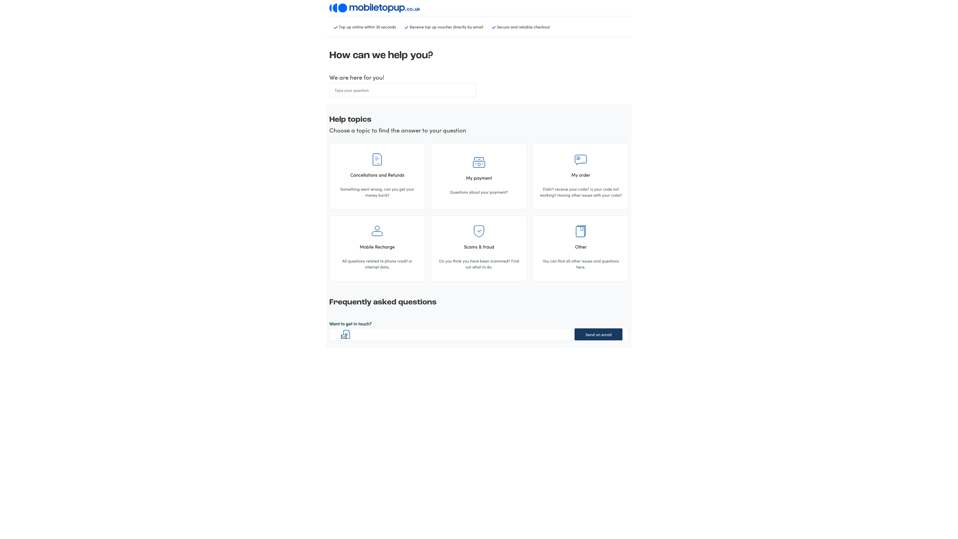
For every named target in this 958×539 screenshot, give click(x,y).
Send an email (599, 334)
